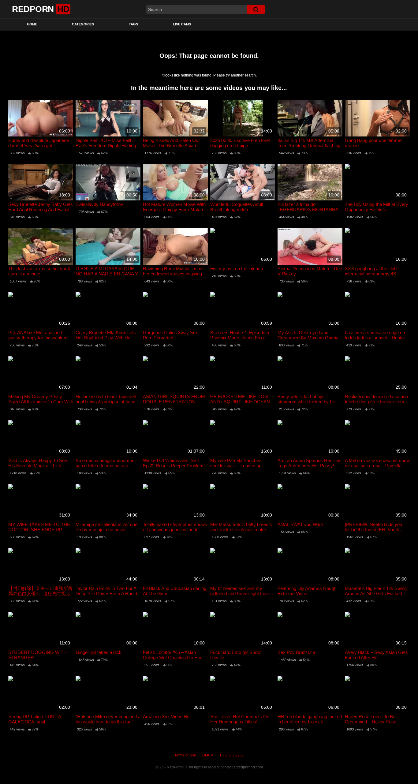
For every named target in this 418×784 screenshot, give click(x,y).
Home (32, 24)
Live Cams (182, 24)
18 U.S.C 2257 (231, 755)
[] (256, 9)
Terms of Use (185, 755)
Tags (133, 24)
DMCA (207, 755)
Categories (83, 24)
